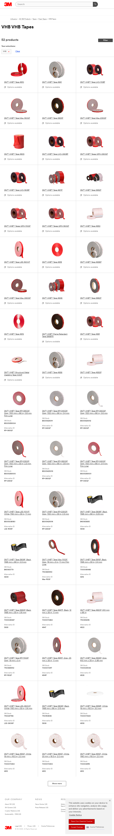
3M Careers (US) (10, 807)
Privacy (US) (31, 826)
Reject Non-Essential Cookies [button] (81, 821)
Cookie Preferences (47, 826)
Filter (105, 40)
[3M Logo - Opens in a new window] (8, 4)
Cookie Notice (75, 815)
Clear (17, 51)
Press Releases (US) (41, 807)
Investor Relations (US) (12, 811)
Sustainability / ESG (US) (13, 814)
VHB (4, 51)
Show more (57, 784)
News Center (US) (41, 804)
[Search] (95, 4)
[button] (95, 827)
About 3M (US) (10, 804)
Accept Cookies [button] (77, 827)
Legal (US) (18, 826)
